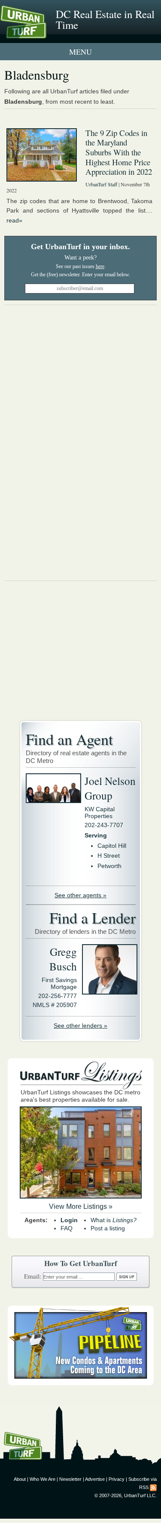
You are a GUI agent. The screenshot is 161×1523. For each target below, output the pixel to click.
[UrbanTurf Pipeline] (81, 1383)
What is (114, 1220)
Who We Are (42, 1479)
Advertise (95, 1479)
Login (69, 1220)
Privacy (117, 1479)
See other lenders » (80, 1025)
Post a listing (108, 1228)
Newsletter (70, 1479)
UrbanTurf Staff (101, 184)
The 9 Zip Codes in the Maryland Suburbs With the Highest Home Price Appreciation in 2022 (118, 152)
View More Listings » (80, 1206)
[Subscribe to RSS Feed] (153, 1487)
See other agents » (80, 895)
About (20, 1479)
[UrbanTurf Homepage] (45, 33)
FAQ (67, 1228)
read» (14, 220)
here (100, 266)
